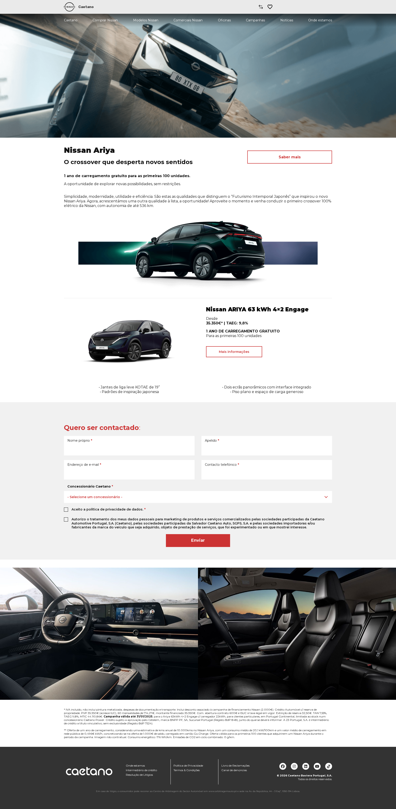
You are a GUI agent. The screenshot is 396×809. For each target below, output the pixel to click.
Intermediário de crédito (141, 770)
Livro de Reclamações (235, 765)
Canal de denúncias (234, 770)
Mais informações (234, 352)
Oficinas (224, 20)
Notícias (286, 20)
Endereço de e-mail (84, 465)
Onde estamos (320, 20)
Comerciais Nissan (188, 20)
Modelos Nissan (145, 20)
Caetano (70, 20)
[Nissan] (69, 6)
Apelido (212, 440)
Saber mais (290, 157)
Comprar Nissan (105, 20)
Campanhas (255, 20)
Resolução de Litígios (139, 774)
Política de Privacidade (188, 765)
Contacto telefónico (222, 465)
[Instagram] (294, 766)
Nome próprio (79, 440)
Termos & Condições (186, 770)
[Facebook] (282, 766)
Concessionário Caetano (90, 486)
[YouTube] (317, 766)
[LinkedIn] (305, 766)
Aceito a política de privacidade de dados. (109, 509)
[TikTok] (328, 766)
